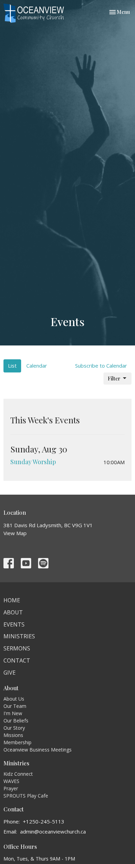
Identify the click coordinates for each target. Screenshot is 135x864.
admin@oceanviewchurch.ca (53, 831)
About (13, 612)
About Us (13, 698)
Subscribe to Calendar (101, 365)
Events (14, 624)
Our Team (14, 706)
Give (9, 672)
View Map (15, 533)
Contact (16, 660)
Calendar (36, 365)
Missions (13, 735)
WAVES (11, 781)
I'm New (12, 713)
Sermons (16, 648)
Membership (17, 742)
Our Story (14, 727)
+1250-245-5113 (43, 821)
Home (11, 600)
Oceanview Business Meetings (37, 749)
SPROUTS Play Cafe (25, 795)
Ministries (19, 636)
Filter (114, 378)
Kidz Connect (18, 774)
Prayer (10, 788)
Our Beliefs (15, 720)
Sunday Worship (33, 462)
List (12, 365)
